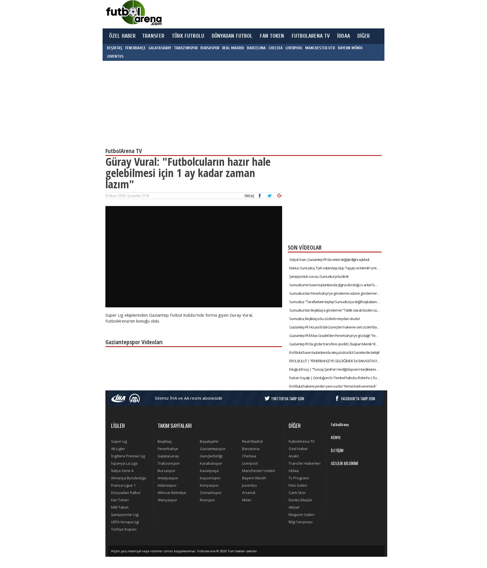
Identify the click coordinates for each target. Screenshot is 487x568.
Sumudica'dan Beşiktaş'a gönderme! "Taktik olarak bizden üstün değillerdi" (335, 310)
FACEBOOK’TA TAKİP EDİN (358, 398)
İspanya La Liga (124, 463)
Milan (246, 499)
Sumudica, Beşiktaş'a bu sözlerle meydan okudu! (324, 318)
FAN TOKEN (272, 36)
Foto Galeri (298, 485)
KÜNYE (336, 437)
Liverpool (250, 463)
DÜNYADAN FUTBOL (232, 36)
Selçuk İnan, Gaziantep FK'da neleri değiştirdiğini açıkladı (329, 259)
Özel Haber (298, 448)
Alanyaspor (167, 499)
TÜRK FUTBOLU (188, 36)
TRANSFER (153, 36)
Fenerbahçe (168, 448)
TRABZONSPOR (186, 48)
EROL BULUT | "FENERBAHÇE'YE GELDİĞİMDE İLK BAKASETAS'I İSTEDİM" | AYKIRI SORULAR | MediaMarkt (335, 360)
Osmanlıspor (211, 492)
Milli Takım (120, 507)
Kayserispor (210, 477)
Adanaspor (167, 485)
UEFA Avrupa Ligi (125, 521)
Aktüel (294, 507)
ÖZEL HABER (122, 36)
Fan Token (120, 499)
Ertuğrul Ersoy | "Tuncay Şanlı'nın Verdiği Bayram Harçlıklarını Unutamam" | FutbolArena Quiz (335, 369)
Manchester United (258, 470)
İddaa (294, 470)
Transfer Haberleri (304, 463)
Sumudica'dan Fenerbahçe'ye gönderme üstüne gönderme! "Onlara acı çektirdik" (335, 293)
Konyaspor (209, 485)
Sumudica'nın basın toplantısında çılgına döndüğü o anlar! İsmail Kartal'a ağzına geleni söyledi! (335, 284)
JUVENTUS (115, 56)
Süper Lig (119, 441)
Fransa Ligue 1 (123, 485)
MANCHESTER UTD (320, 48)
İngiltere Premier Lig (128, 456)
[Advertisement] (270, 14)
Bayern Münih (254, 477)
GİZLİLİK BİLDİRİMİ (344, 463)
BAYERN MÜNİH (350, 48)
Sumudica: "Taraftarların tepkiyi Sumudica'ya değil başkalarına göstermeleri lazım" (335, 301)
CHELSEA (276, 48)
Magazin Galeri (302, 514)
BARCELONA (256, 48)
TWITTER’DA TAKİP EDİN (287, 398)
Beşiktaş (165, 441)
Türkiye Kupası (123, 529)
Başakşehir (209, 441)
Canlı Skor (297, 492)
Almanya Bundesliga (128, 477)
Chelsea (249, 456)
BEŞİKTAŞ (114, 48)
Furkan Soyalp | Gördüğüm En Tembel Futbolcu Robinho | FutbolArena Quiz (335, 377)
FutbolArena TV (302, 441)
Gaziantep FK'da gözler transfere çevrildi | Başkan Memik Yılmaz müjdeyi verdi (335, 343)
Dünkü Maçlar (300, 499)
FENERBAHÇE (135, 48)
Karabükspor (211, 463)
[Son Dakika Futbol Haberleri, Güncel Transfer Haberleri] (133, 13)
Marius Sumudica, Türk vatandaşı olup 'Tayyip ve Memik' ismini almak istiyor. (335, 267)
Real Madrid (252, 441)
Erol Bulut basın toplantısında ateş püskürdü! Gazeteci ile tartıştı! (334, 352)
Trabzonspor (169, 463)
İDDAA (343, 36)
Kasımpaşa (209, 470)
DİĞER (363, 36)
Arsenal (248, 492)
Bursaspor (167, 470)
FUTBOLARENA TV (311, 36)
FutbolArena (340, 424)
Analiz (294, 456)
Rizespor (207, 499)
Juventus (249, 485)
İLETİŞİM (337, 450)
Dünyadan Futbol (125, 492)
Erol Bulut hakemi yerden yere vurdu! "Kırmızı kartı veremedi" (333, 386)
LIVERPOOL (293, 48)
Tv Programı (299, 477)
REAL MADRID (233, 48)
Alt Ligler (118, 448)
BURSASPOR (209, 48)
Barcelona (251, 448)
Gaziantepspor (213, 448)
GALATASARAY (160, 48)
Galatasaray (168, 456)
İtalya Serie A (122, 470)
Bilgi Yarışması (301, 521)
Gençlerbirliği (211, 456)
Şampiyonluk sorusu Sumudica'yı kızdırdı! (318, 276)
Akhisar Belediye (172, 492)
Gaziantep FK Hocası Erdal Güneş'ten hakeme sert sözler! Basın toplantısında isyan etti (335, 327)
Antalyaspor (168, 477)
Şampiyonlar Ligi (125, 514)
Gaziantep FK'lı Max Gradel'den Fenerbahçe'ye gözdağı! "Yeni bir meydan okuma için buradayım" (335, 335)
